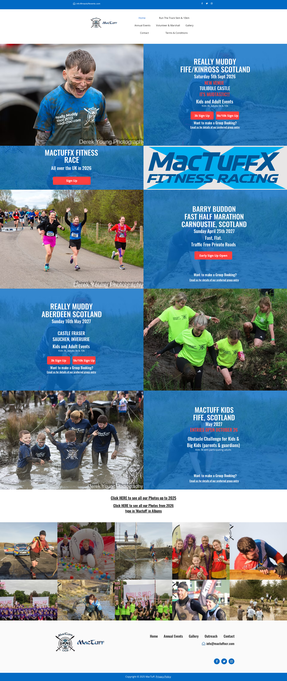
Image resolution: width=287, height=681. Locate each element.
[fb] (202, 3)
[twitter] (207, 3)
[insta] (211, 3)
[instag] (231, 661)
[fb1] (217, 661)
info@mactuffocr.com (220, 643)
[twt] (224, 661)
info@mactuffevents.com (88, 3)
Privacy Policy (163, 676)
